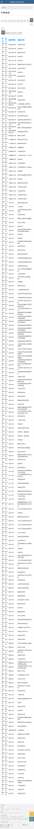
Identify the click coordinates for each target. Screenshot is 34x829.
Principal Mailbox (6, 827)
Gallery (18, 809)
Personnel (3, 819)
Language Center (4, 821)
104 (2, 28)
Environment (17, 812)
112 (12, 20)
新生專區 (3, 805)
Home (4, 7)
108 (25, 20)
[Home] (17, 2)
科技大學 (8, 33)
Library (14, 819)
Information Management (23, 819)
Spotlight (3, 809)
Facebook (4, 825)
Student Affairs (13, 816)
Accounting (9, 819)
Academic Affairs (4, 816)
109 (21, 20)
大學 (3, 32)
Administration (4, 815)
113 (9, 20)
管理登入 (26, 824)
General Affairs (21, 816)
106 (31, 20)
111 (15, 20)
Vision (7, 812)
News (2, 807)
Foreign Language (5, 818)
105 (31, 24)
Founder (2, 812)
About (2, 811)
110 (18, 20)
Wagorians (8, 809)
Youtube (11, 825)
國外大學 (14, 33)
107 (28, 20)
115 (2, 20)
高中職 (19, 33)
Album (13, 809)
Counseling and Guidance (16, 818)
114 (6, 20)
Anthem (11, 812)
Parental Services (27, 818)
